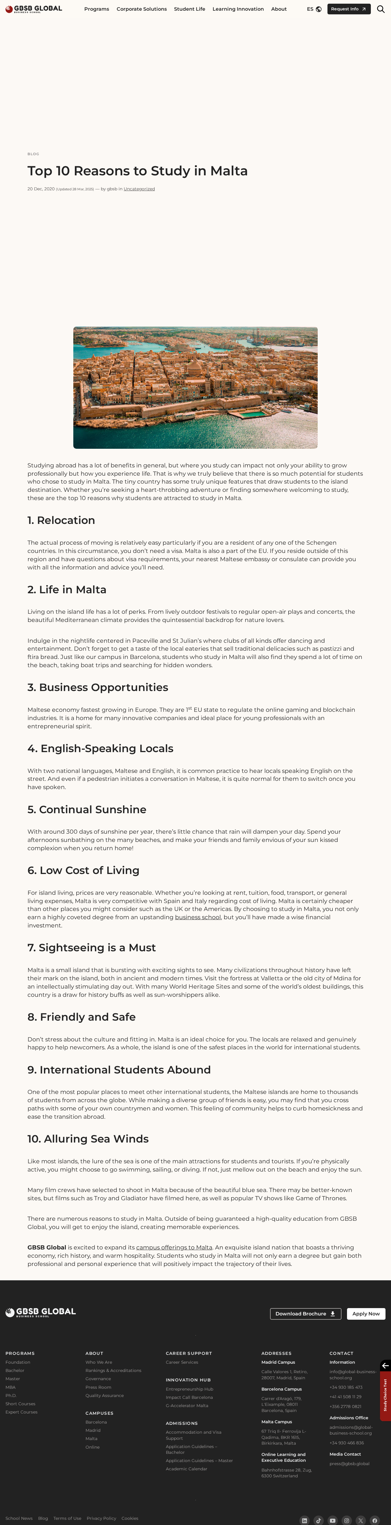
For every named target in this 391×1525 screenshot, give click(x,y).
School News (19, 1518)
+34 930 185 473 (346, 1387)
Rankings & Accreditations (113, 1370)
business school (198, 917)
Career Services (182, 1362)
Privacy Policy (101, 1518)
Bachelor (14, 1370)
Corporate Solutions (142, 9)
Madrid (93, 1430)
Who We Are (99, 1362)
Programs (96, 9)
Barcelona (96, 1422)
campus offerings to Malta (174, 1247)
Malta (91, 1438)
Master (12, 1378)
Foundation (17, 1362)
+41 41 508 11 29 (345, 1396)
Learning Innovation (238, 9)
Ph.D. (10, 1395)
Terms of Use (67, 1518)
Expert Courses (21, 1412)
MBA (10, 1387)
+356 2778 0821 (345, 1406)
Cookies (130, 1518)
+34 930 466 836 (347, 1442)
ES (310, 9)
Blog (33, 154)
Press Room (98, 1387)
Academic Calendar (186, 1468)
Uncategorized (139, 188)
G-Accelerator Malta (187, 1405)
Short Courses (20, 1403)
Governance (98, 1378)
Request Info (345, 8)
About (279, 9)
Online (93, 1447)
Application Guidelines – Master (199, 1460)
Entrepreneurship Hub (189, 1389)
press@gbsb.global (350, 1463)
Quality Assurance (105, 1395)
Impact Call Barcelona (189, 1397)
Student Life (189, 9)
